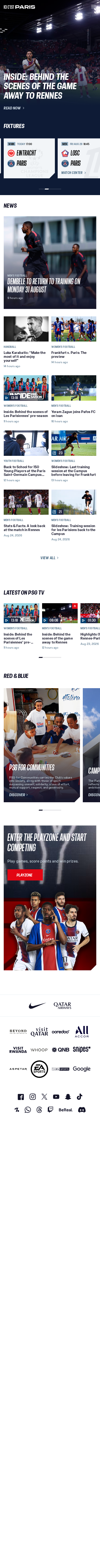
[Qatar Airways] (62, 1005)
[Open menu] (93, 6)
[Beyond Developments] (18, 1031)
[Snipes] (81, 1050)
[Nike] (37, 1005)
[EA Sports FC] (39, 1069)
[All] (81, 1031)
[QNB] (60, 1050)
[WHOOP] (39, 1050)
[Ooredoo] (60, 1031)
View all (47, 558)
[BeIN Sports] (60, 1069)
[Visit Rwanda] (18, 1050)
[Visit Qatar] (39, 1031)
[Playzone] (25, 874)
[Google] (81, 1069)
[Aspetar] (18, 1069)
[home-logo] (19, 6)
